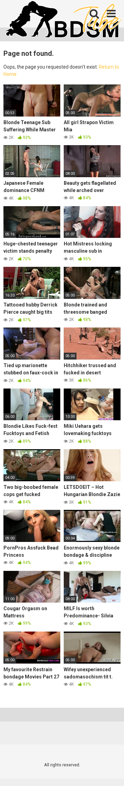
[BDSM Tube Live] (63, 20)
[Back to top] (111, 772)
